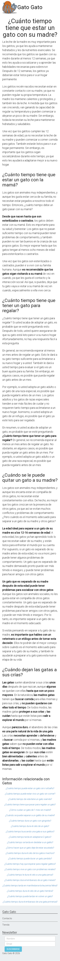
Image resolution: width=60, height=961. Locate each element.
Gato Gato (29, 7)
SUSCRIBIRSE (13, 949)
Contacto (7, 918)
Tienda (5, 924)
